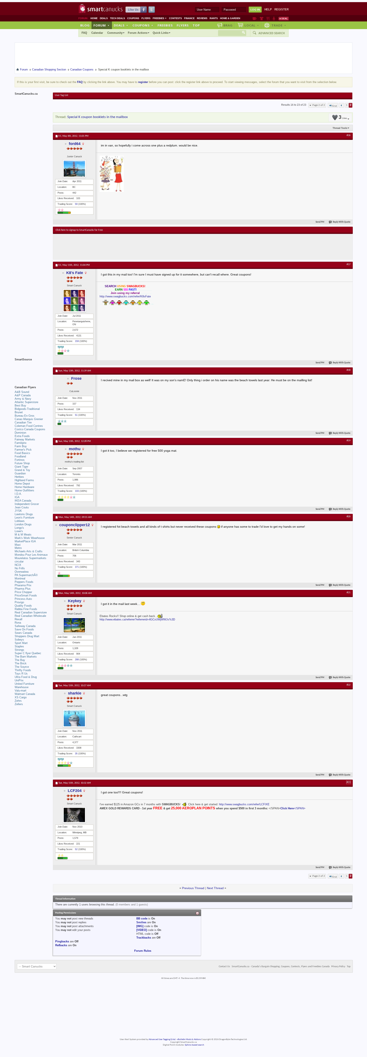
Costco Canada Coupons (30, 429)
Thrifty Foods (23, 670)
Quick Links (160, 32)
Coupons (133, 18)
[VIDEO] (141, 930)
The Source (22, 666)
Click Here (287, 808)
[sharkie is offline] (74, 718)
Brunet (19, 412)
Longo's (19, 527)
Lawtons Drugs (24, 514)
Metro (18, 548)
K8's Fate (74, 273)
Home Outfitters (24, 490)
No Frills (20, 568)
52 (76, 849)
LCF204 (75, 791)
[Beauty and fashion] (261, 18)
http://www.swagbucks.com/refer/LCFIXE (244, 804)
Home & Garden (230, 18)
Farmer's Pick (23, 449)
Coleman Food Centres (29, 425)
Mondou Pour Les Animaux (31, 554)
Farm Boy (21, 446)
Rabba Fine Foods (26, 609)
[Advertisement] (133, 246)
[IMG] (139, 926)
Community (115, 32)
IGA (17, 497)
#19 (348, 440)
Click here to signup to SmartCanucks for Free (79, 230)
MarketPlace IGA (25, 541)
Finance (189, 18)
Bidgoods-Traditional (27, 408)
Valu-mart (20, 690)
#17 (348, 264)
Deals (104, 18)
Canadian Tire (23, 422)
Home (93, 18)
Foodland (20, 456)
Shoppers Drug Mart (27, 636)
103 (77, 491)
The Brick (21, 663)
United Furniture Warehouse (24, 685)
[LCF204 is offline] (74, 815)
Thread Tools (340, 128)
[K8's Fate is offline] (74, 300)
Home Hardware (24, 487)
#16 (348, 135)
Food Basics (22, 453)
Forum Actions (137, 32)
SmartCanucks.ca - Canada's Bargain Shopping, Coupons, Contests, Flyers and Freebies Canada (281, 966)
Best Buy (20, 405)
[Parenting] (273, 18)
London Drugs (23, 524)
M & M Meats (23, 534)
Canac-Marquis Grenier (29, 419)
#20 (348, 516)
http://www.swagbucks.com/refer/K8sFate (125, 296)
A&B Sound (22, 392)
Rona (18, 622)
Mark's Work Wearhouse (30, 538)
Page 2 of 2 (318, 105)
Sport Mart (21, 643)
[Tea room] (255, 18)
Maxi (18, 544)
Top (196, 25)
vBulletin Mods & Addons (189, 1039)
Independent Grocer (27, 504)
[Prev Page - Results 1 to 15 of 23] (341, 105)
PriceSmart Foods (26, 595)
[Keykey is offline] (74, 625)
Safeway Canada (25, 626)
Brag (228, 25)
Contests (175, 18)
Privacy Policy (338, 966)
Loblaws (20, 521)
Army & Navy (23, 398)
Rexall (18, 619)
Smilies (141, 922)
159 (77, 341)
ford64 (74, 144)
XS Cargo (21, 697)
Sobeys (19, 639)
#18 (348, 370)
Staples (19, 646)
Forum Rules (142, 950)
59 (76, 204)
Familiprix (21, 442)
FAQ (84, 32)
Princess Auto (23, 598)
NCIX (18, 564)
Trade (278, 25)
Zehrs (18, 700)
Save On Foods (24, 629)
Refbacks (61, 945)
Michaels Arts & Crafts (28, 551)
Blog (85, 25)
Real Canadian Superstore (31, 612)
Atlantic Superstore (26, 402)
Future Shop (22, 463)
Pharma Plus (23, 588)
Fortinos (20, 459)
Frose (76, 378)
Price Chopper (23, 592)
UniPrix (19, 680)
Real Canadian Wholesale (30, 615)
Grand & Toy (22, 470)
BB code (141, 918)
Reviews (202, 18)
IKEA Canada (23, 500)
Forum (101, 25)
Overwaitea (21, 571)
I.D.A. (18, 493)
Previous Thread (193, 888)
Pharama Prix (23, 585)
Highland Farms (24, 480)
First (334, 106)
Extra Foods (22, 436)
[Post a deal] (283, 18)
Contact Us (224, 966)
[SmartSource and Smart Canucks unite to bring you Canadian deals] (32, 369)
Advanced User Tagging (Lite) (162, 1039)
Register (281, 9)
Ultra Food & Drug (26, 677)
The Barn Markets (26, 656)
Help (268, 9)
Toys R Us (21, 673)
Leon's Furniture (24, 517)
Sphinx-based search (194, 1045)
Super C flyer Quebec (28, 653)
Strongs (19, 649)
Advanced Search (271, 33)
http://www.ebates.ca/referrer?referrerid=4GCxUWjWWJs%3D (137, 619)
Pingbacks (62, 941)
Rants (214, 18)
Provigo (19, 602)
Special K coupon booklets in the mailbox (97, 117)
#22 (348, 685)
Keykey (74, 601)
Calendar (97, 32)
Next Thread (215, 888)
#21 (348, 592)
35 (76, 753)
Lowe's (19, 531)
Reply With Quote (341, 222)
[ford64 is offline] (74, 169)
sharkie (74, 693)
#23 (348, 782)
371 (77, 567)
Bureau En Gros (24, 415)
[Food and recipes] (268, 18)
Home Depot (22, 483)
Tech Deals (117, 18)
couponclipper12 (74, 525)
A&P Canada (23, 395)
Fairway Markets (25, 439)
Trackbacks (143, 937)
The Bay (20, 660)
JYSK (18, 510)
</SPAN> (299, 808)
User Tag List (61, 95)
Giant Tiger (21, 466)
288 (77, 659)
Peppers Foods (24, 581)
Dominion (20, 432)
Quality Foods (23, 605)
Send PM (320, 222)
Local (251, 25)
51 (76, 415)
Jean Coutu (22, 507)
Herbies (19, 476)
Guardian (20, 473)
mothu (74, 449)
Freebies (160, 18)
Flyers (145, 18)
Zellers (19, 704)
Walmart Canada (25, 694)
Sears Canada (23, 632)
